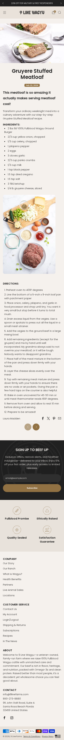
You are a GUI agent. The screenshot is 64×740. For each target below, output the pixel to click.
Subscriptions (11, 630)
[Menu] (4, 12)
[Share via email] (59, 418)
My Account (10, 614)
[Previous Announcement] (3, 3)
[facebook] (4, 718)
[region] (32, 3)
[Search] (59, 12)
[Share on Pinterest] (54, 418)
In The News (10, 641)
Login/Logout (11, 619)
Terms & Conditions (32, 736)
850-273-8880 (12, 698)
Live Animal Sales (13, 590)
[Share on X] (48, 418)
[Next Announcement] (61, 3)
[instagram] (12, 718)
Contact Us (10, 609)
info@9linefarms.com (16, 694)
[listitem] (32, 3)
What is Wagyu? (12, 574)
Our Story (8, 563)
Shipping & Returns (14, 625)
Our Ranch (9, 568)
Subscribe (32, 488)
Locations (9, 595)
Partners (8, 584)
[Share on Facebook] (42, 418)
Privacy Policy (47, 736)
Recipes (8, 635)
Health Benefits (12, 579)
